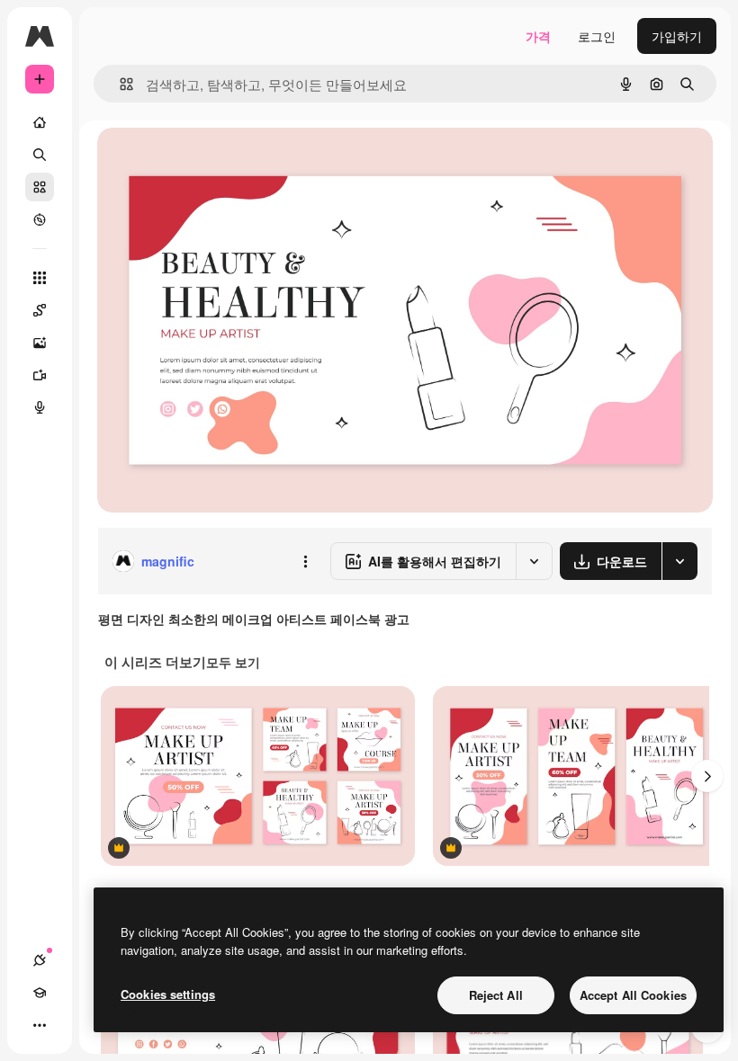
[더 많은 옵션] (305, 561)
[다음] (707, 776)
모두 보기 (233, 662)
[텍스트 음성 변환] (39, 407)
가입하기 (677, 36)
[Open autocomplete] (119, 84)
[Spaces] (39, 310)
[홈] (39, 122)
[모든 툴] (39, 277)
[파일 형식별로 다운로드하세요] (680, 561)
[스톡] (39, 187)
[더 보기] (39, 1025)
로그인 (597, 36)
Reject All (496, 994)
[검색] (39, 154)
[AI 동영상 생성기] (39, 375)
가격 (538, 36)
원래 (200, 161)
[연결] (39, 960)
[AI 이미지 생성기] (39, 342)
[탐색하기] (39, 219)
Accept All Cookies (633, 994)
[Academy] (39, 992)
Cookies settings (168, 994)
